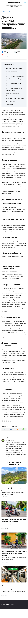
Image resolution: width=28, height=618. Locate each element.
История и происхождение (14, 68)
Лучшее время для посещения (15, 99)
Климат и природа (11, 71)
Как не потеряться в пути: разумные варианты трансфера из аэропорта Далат (12, 488)
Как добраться (10, 101)
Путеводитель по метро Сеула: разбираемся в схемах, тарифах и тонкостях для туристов (11, 587)
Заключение (9, 104)
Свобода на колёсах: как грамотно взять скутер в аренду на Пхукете (13, 520)
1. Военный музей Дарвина (16, 76)
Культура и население (12, 93)
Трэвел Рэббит (14, 2)
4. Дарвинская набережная (16, 86)
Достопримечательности (13, 74)
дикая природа (16, 412)
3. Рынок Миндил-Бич (15, 83)
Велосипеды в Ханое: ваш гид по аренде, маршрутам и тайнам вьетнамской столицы (14, 553)
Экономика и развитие (12, 96)
